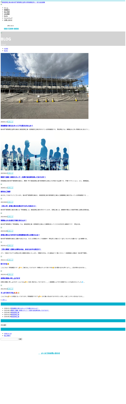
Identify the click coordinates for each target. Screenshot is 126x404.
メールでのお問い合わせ (50, 353)
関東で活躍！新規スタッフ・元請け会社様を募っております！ (23, 177)
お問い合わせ (8, 20)
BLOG (6, 16)
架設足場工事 (15, 312)
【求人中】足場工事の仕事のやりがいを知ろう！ (19, 206)
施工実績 (7, 12)
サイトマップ (8, 18)
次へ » (5, 300)
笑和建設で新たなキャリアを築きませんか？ (17, 125)
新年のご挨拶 (5, 191)
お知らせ (10, 122)
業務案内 (7, 10)
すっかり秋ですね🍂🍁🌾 (10, 292)
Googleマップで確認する (9, 388)
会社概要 (7, 14)
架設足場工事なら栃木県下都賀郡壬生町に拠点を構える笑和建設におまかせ (30, 378)
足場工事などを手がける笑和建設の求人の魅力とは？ (20, 235)
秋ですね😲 (5, 264)
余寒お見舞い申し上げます (10, 278)
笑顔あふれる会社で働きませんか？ (14, 220)
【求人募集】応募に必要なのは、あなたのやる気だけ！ (21, 249)
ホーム (6, 8)
